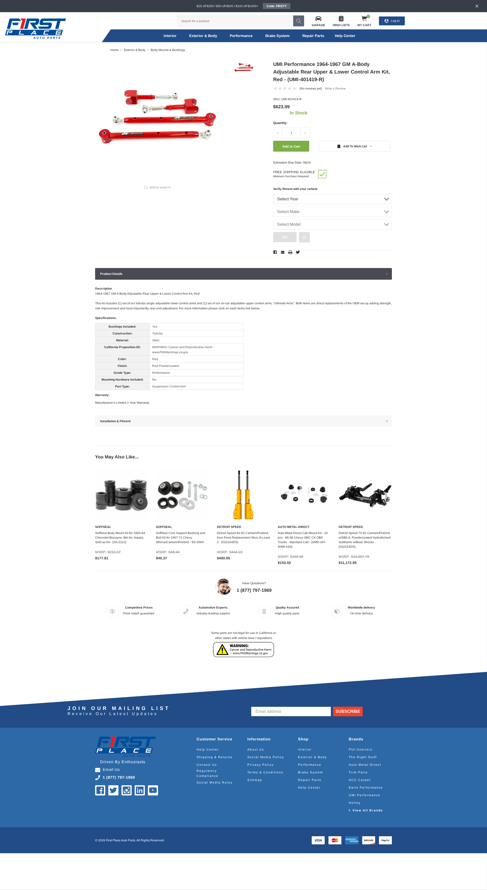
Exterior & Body (203, 36)
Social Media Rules (215, 782)
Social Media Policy (265, 757)
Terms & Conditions (265, 772)
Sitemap (254, 780)
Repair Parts (313, 36)
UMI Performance (364, 795)
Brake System (277, 36)
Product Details (111, 274)
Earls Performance (366, 787)
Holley (355, 803)
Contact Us (207, 765)
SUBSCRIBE (348, 711)
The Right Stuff (363, 757)
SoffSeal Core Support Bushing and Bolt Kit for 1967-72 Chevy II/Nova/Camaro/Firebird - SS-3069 (180, 537)
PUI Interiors (360, 749)
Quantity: (280, 123)
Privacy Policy (260, 765)
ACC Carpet (360, 780)
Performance (241, 36)
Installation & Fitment (115, 421)
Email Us (111, 769)
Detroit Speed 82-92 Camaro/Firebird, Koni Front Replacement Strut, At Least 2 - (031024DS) (243, 537)
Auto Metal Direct (365, 765)
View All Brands (368, 810)
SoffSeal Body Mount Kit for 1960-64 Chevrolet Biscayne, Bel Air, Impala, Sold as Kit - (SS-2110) (120, 537)
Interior (170, 36)
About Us (255, 749)
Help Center (208, 749)
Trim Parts (358, 772)
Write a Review (335, 88)
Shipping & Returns (215, 757)
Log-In (395, 21)
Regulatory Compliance (207, 773)
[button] (318, 21)
